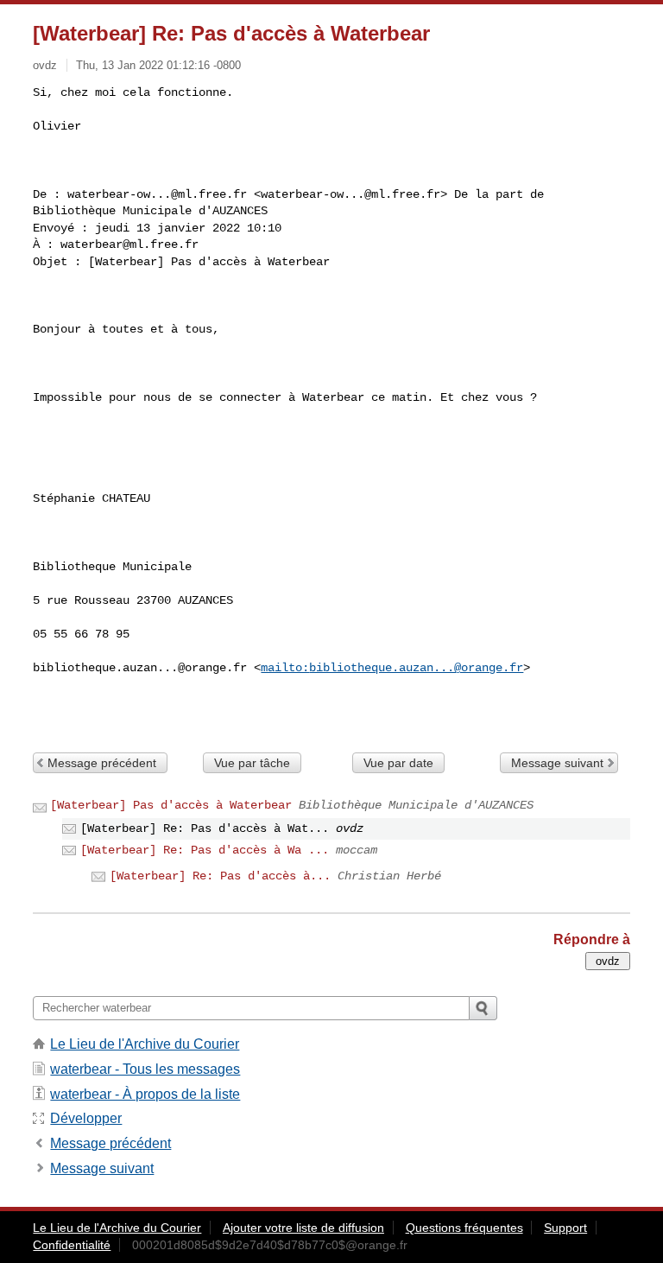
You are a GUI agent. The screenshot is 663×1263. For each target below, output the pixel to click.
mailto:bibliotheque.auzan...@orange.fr (392, 668)
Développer (86, 1118)
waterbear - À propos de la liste (145, 1094)
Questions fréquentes (464, 1227)
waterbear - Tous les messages (145, 1069)
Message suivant (557, 763)
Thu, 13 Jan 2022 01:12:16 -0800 (158, 65)
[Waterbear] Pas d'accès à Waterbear (171, 805)
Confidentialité (71, 1245)
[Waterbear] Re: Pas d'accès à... (220, 876)
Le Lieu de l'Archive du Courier (144, 1044)
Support (565, 1227)
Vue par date (398, 763)
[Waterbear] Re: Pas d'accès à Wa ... (204, 850)
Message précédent (101, 763)
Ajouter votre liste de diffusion (303, 1227)
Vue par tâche (252, 763)
